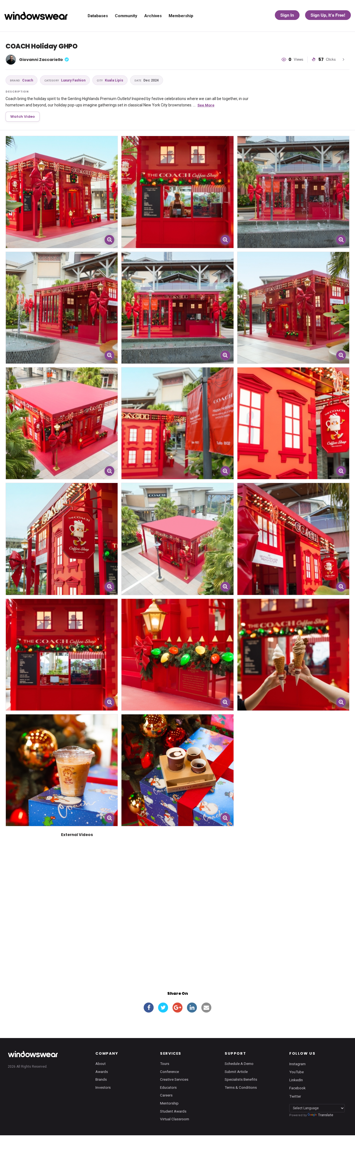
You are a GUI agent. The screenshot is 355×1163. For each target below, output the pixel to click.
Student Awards (173, 1111)
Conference (169, 1071)
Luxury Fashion (64, 80)
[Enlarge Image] (109, 240)
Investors (103, 1087)
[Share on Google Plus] (177, 1008)
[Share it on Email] (206, 1008)
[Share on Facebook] (149, 1008)
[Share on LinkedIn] (192, 1008)
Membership (181, 16)
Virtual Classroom (174, 1119)
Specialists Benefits (241, 1079)
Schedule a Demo (239, 1063)
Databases (98, 16)
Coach (21, 80)
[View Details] (62, 192)
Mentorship (169, 1103)
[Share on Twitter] (163, 1008)
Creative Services (174, 1079)
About (100, 1063)
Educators (168, 1087)
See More (205, 105)
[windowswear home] (33, 1054)
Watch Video (22, 116)
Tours (164, 1063)
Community (126, 16)
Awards (101, 1071)
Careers (166, 1095)
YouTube (296, 1072)
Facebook (297, 1088)
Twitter (295, 1096)
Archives (153, 16)
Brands (101, 1079)
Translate (325, 1115)
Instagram (297, 1064)
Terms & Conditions (241, 1087)
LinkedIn (296, 1080)
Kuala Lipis (110, 80)
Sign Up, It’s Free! (328, 15)
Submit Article (236, 1071)
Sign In (287, 15)
